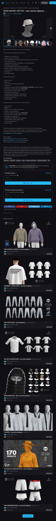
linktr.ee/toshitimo (18, 133)
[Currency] (38, 2)
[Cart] (36, 2)
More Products (28, 516)
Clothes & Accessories (31, 160)
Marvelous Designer (42, 160)
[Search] (33, 2)
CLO (49, 160)
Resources (7, 15)
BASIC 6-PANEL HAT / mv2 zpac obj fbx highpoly (14, 142)
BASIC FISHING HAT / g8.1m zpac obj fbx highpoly (15, 138)
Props (23, 160)
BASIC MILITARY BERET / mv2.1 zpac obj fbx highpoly (15, 140)
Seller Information (17, 13)
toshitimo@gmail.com (8, 133)
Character (18, 160)
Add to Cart (29, 183)
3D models (12, 160)
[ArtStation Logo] (3, 3)
